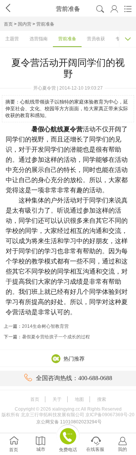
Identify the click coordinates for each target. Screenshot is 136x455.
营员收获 (96, 38)
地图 (79, 399)
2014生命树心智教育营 (45, 326)
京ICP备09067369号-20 (109, 414)
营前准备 (45, 24)
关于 (57, 399)
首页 (8, 24)
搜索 (101, 399)
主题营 (12, 38)
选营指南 (38, 38)
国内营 (24, 24)
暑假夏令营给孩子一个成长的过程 (56, 336)
